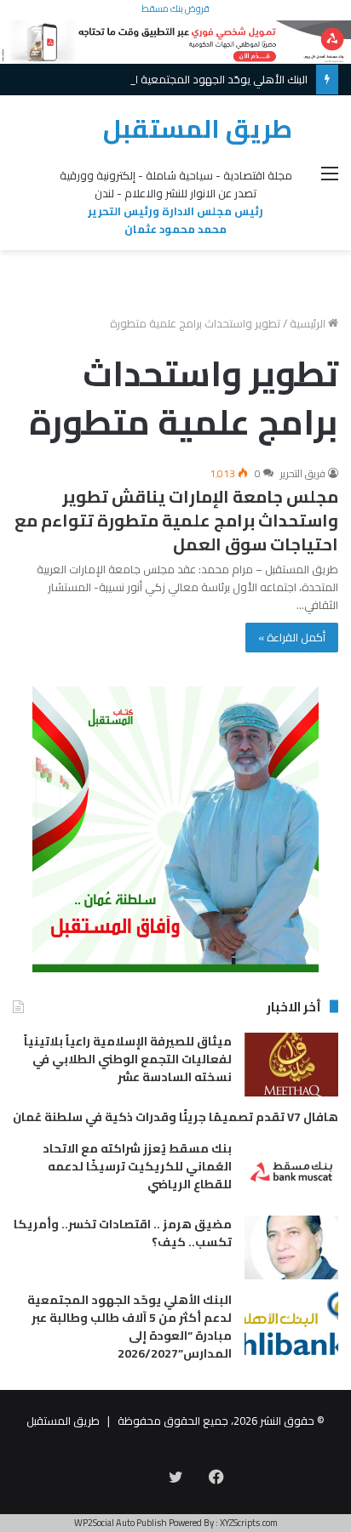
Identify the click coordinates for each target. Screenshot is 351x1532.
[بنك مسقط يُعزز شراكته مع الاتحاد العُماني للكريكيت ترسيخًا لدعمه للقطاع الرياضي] (291, 1172)
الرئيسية (309, 323)
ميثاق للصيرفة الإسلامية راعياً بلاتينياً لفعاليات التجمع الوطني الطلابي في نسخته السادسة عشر (128, 1059)
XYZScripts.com (249, 1522)
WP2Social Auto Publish (120, 1522)
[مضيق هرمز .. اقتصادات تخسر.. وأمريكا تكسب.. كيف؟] (291, 1247)
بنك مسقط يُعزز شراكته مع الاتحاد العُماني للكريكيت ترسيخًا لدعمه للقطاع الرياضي (137, 1166)
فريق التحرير (302, 473)
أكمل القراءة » (291, 637)
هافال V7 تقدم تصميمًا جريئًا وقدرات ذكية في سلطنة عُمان (175, 1117)
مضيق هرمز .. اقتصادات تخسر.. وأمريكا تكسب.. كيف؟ (123, 1233)
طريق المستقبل (63, 1420)
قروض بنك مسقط (175, 8)
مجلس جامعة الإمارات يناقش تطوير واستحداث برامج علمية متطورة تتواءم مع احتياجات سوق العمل (176, 520)
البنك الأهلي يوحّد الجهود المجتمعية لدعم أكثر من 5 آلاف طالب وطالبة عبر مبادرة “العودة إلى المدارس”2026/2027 (129, 1326)
